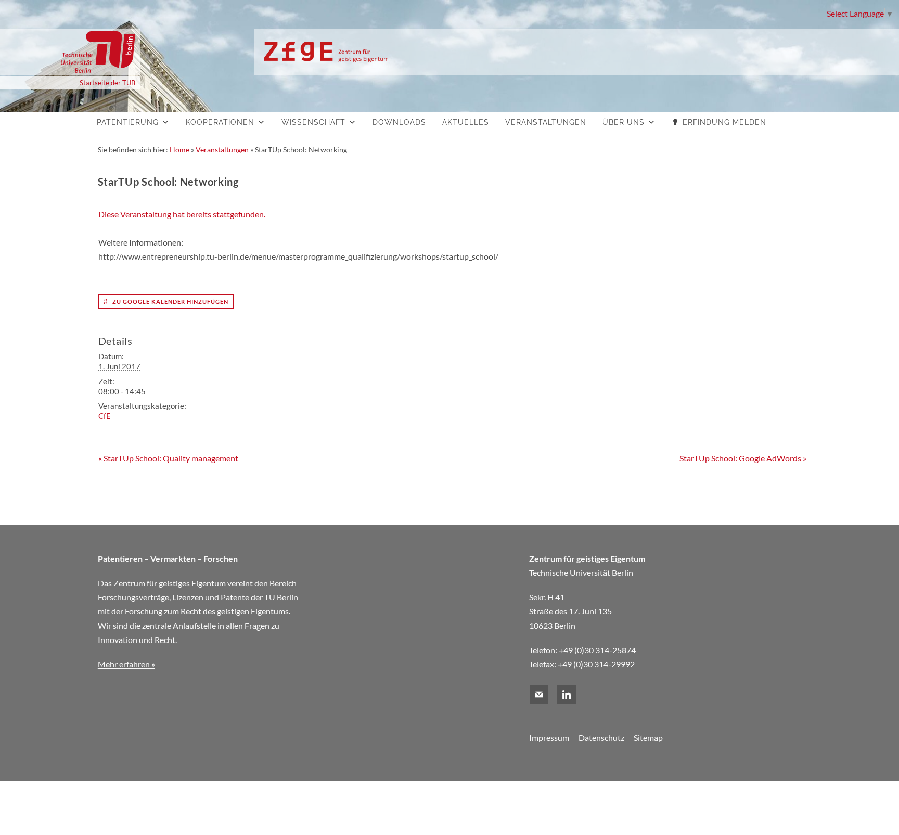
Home (179, 149)
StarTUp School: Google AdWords (742, 458)
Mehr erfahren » (126, 664)
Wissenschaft (313, 122)
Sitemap (648, 737)
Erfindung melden (724, 122)
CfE (104, 415)
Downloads (399, 122)
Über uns (623, 122)
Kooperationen (220, 122)
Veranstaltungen (545, 122)
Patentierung (128, 122)
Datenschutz (601, 737)
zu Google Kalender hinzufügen (169, 301)
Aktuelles (465, 122)
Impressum (549, 737)
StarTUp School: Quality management (168, 458)
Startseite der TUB (107, 83)
